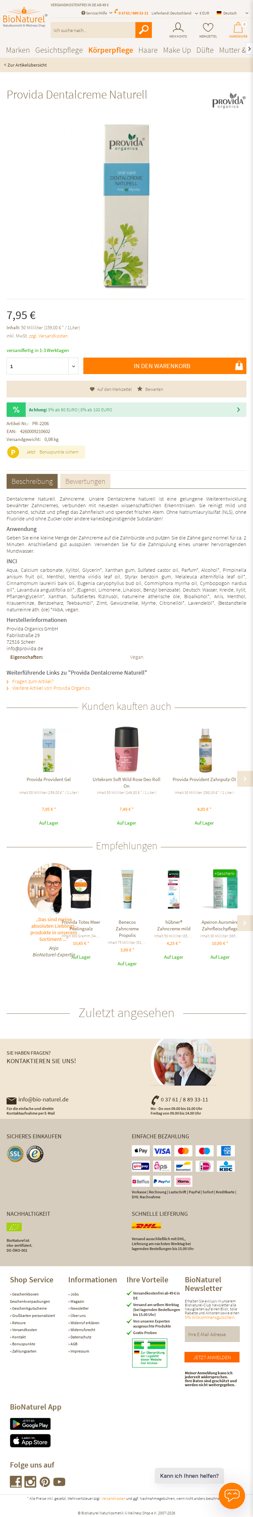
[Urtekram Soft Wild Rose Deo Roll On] (126, 750)
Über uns (78, 1315)
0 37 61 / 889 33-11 (133, 13)
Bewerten (153, 389)
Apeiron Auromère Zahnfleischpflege (220, 925)
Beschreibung (32, 481)
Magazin (77, 1301)
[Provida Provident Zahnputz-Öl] (204, 750)
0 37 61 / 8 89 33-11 (184, 1099)
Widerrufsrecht (82, 1329)
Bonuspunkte (23, 1343)
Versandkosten (24, 1329)
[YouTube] (59, 1485)
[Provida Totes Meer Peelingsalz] (81, 889)
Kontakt (19, 1336)
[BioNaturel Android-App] (39, 1424)
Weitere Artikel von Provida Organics (50, 688)
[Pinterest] (45, 1485)
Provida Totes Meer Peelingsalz (81, 925)
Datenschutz (80, 1336)
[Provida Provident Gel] (49, 750)
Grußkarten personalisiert (33, 1315)
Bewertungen (85, 481)
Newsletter (79, 1308)
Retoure (19, 1322)
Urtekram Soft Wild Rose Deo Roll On (126, 782)
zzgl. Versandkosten (48, 336)
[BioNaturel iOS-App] (39, 1440)
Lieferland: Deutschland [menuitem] (171, 13)
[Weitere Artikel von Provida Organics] (228, 100)
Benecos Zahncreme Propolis (127, 928)
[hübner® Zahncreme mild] (173, 889)
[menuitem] (178, 30)
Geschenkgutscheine (29, 1308)
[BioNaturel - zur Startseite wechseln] (25, 21)
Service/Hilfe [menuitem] (96, 13)
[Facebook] (16, 1485)
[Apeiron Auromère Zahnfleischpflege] (219, 889)
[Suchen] (143, 30)
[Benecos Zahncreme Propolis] (127, 889)
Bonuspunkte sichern (59, 452)
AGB (73, 1343)
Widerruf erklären (84, 1322)
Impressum (79, 1351)
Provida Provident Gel (49, 779)
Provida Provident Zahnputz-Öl (204, 779)
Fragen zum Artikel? (32, 681)
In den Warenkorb (162, 366)
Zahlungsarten (24, 1351)
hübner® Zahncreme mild (173, 925)
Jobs (74, 1294)
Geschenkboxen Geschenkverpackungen (30, 1298)
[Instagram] (30, 1485)
